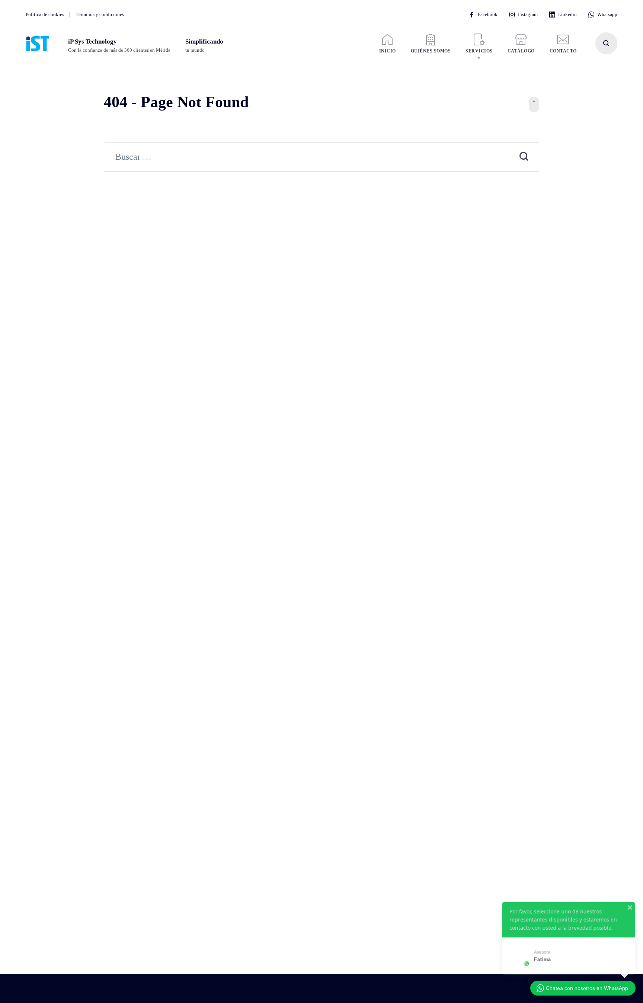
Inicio (387, 51)
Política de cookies (45, 14)
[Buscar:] (321, 157)
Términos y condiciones (100, 14)
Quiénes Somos (431, 51)
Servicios (479, 51)
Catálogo (521, 51)
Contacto (563, 51)
